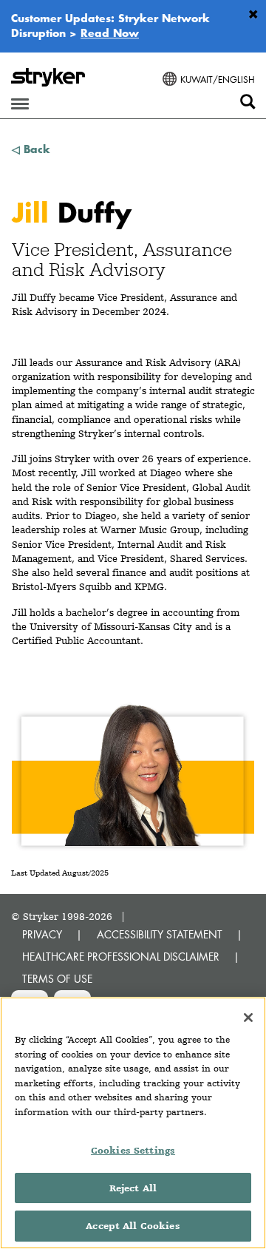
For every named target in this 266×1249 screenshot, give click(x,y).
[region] (133, 1123)
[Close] (248, 1017)
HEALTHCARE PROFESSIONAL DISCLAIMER (120, 957)
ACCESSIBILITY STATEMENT (159, 934)
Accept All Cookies (133, 1225)
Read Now (110, 32)
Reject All (133, 1188)
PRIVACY (42, 934)
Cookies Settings (133, 1150)
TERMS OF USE (57, 979)
